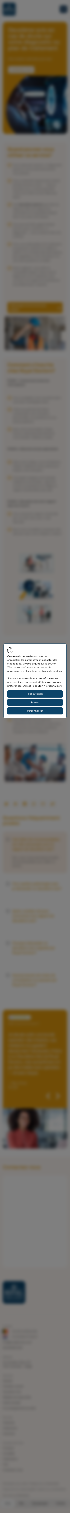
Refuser (34, 702)
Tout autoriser (35, 694)
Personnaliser (35, 711)
